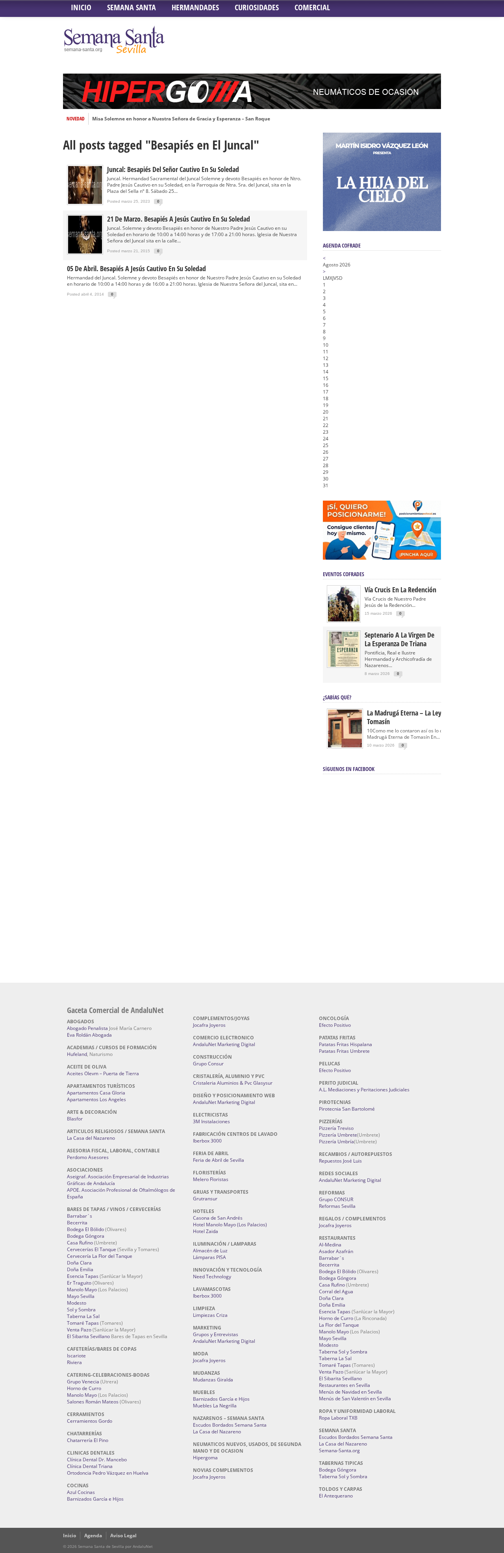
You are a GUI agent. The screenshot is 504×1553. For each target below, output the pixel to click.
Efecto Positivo (335, 1025)
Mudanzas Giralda (213, 1379)
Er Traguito (79, 1282)
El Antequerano (336, 1495)
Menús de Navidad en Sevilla (350, 1391)
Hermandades (195, 7)
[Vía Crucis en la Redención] (343, 619)
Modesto (76, 1303)
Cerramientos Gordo (89, 1421)
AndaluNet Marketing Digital (224, 1044)
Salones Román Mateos (93, 1401)
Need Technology (212, 1276)
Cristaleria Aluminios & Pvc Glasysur (232, 1083)
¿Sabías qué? (337, 697)
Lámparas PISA (209, 1257)
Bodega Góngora (85, 1236)
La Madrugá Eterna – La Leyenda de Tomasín (415, 717)
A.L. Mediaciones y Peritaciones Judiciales (364, 1089)
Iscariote (76, 1355)
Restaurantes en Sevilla (344, 1385)
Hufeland (77, 1054)
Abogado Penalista (87, 1028)
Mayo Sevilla (80, 1296)
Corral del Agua (336, 1291)
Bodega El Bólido (85, 1229)
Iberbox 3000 (207, 1140)
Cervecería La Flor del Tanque (99, 1256)
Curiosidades (257, 7)
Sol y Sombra (81, 1309)
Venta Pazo (79, 1329)
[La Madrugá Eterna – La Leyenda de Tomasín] (345, 746)
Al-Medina (330, 1244)
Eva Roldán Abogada (89, 1035)
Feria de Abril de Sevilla (218, 1160)
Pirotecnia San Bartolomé (347, 1109)
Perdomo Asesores (88, 1157)
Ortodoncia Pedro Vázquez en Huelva (107, 1473)
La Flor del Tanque (339, 1325)
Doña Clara (79, 1262)
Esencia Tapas (82, 1276)
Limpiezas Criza (210, 1315)
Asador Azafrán (336, 1251)
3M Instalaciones (211, 1121)
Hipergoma (205, 1457)
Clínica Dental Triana (90, 1466)
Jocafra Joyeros (209, 1025)
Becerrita (77, 1222)
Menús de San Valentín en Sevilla (355, 1398)
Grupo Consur (208, 1063)
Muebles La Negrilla (215, 1405)
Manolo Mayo (82, 1289)
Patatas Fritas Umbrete (344, 1051)
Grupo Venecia (83, 1381)
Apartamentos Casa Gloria (96, 1092)
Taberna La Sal (83, 1316)
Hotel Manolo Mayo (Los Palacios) (230, 1224)
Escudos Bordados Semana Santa (230, 1425)
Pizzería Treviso (336, 1128)
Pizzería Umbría (336, 1141)
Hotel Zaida (205, 1231)
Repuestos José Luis (340, 1160)
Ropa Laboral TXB (338, 1417)
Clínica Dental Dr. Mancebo (97, 1459)
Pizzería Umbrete (338, 1134)
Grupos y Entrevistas (215, 1334)
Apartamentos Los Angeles (96, 1099)
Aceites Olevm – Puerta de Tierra (103, 1073)
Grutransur (205, 1198)
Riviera (74, 1362)
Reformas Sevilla (337, 1206)
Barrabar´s (79, 1216)
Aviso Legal (123, 1535)
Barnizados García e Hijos (95, 1499)
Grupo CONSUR (336, 1199)
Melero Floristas (210, 1179)
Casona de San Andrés (218, 1218)
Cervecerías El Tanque (91, 1249)
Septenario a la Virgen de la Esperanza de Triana (399, 639)
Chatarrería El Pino (87, 1440)
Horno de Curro (84, 1388)
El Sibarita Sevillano (88, 1336)
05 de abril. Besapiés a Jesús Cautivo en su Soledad (136, 268)
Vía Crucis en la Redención (400, 589)
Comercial (312, 7)
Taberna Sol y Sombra (343, 1351)
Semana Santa (131, 7)
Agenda (93, 1535)
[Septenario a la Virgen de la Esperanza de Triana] (343, 665)
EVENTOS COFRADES (343, 574)
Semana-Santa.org (339, 1450)
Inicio (81, 7)
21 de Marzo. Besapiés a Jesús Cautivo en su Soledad (178, 218)
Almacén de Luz (210, 1250)
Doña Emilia (80, 1269)
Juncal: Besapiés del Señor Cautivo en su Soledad (173, 169)
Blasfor (75, 1118)
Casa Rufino (80, 1242)
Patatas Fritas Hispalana (345, 1044)
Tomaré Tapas (83, 1323)
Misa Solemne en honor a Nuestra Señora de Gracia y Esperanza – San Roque (181, 118)
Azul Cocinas (81, 1492)
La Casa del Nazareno (91, 1138)
